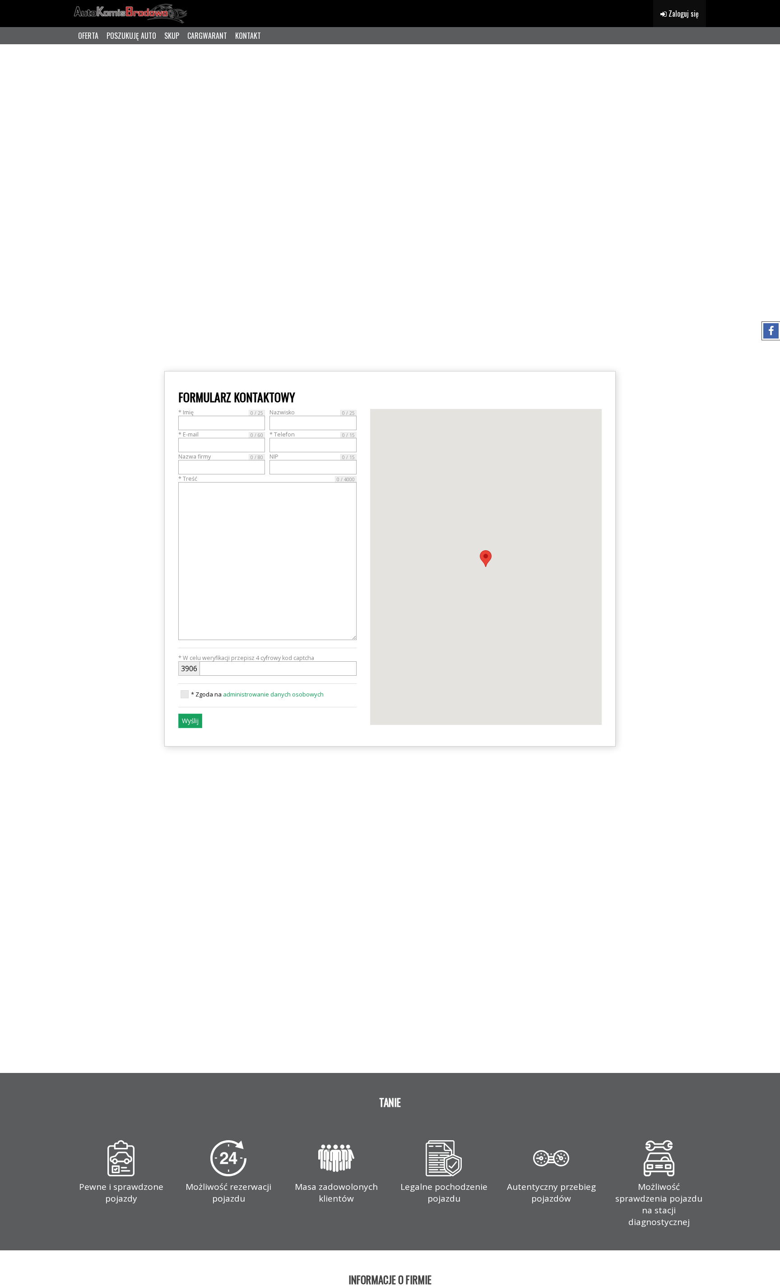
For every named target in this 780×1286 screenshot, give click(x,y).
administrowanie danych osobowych (273, 694)
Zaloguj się (683, 13)
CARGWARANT (207, 35)
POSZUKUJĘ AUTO (131, 35)
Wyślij (190, 720)
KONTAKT (248, 35)
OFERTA (88, 35)
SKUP (171, 35)
